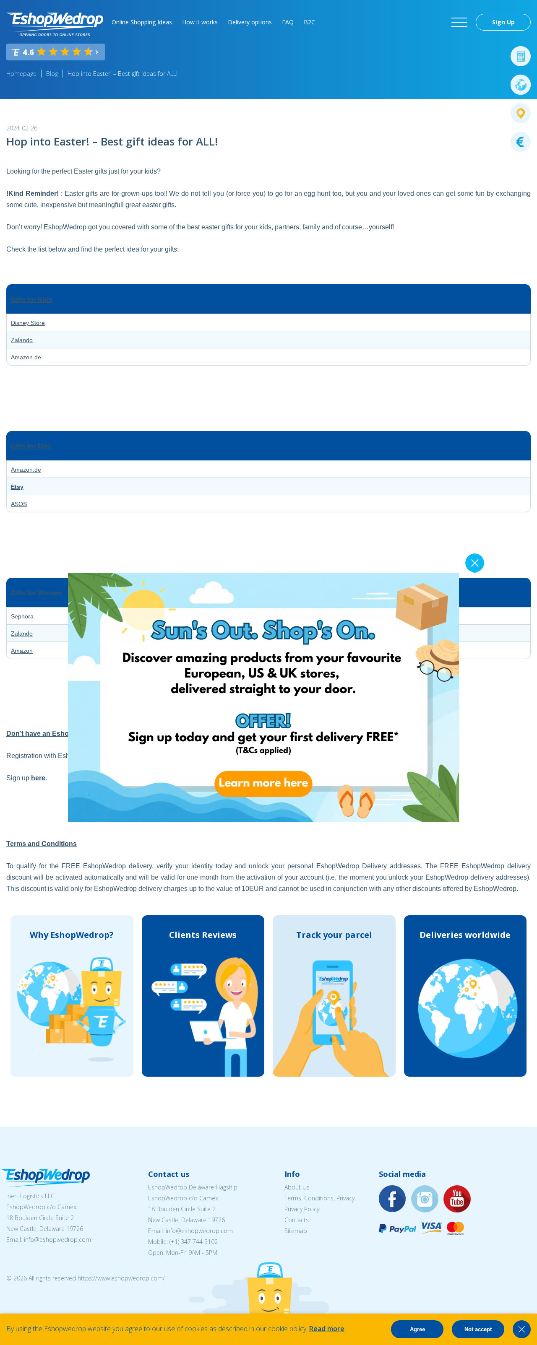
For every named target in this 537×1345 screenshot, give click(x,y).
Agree (417, 1329)
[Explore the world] (521, 85)
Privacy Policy (301, 1209)
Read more (326, 1328)
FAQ (288, 22)
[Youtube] (457, 1199)
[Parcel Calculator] (521, 56)
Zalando (22, 340)
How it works (200, 22)
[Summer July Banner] (256, 819)
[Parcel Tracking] (521, 113)
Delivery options (250, 22)
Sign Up (503, 22)
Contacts (296, 1220)
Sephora (22, 616)
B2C (309, 22)
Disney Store (28, 322)
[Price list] (521, 142)
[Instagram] (425, 1199)
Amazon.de (26, 357)
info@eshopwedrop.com (57, 1240)
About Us (297, 1187)
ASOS (19, 504)
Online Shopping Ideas (142, 22)
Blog (52, 74)
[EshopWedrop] (54, 24)
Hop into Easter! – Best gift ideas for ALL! (122, 74)
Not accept (478, 1329)
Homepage (21, 74)
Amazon (22, 650)
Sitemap (295, 1231)
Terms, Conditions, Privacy (319, 1198)
